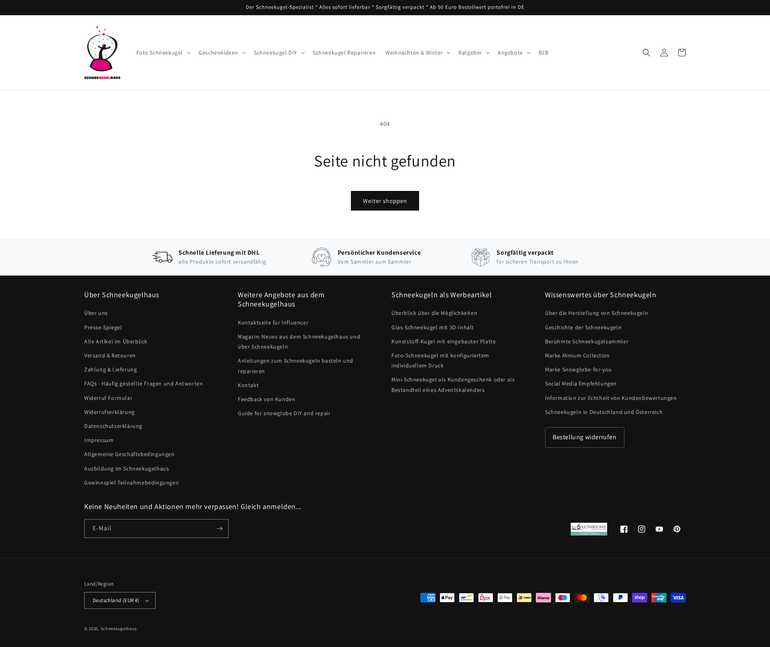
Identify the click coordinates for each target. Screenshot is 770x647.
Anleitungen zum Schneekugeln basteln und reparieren (295, 365)
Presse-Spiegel (103, 327)
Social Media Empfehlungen (581, 383)
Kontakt (248, 385)
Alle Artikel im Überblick (116, 341)
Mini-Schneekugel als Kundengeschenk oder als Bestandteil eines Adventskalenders (453, 384)
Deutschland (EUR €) (116, 600)
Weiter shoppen (385, 201)
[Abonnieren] (219, 528)
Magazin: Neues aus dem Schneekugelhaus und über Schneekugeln (299, 341)
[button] (163, 52)
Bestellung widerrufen (585, 437)
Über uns (96, 312)
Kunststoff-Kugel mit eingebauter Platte (443, 341)
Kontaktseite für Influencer (273, 322)
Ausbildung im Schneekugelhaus (126, 468)
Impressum (98, 440)
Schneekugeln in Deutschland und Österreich (604, 412)
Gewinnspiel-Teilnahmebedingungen (131, 482)
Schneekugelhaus (119, 628)
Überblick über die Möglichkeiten (434, 312)
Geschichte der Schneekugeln (583, 327)
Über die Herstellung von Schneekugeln (596, 312)
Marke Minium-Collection (577, 355)
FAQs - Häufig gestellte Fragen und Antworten (143, 383)
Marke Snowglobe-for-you (578, 369)
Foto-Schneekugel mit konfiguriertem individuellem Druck (440, 360)
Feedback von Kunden (266, 399)
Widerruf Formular (108, 398)
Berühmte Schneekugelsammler (586, 341)
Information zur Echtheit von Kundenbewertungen (611, 398)
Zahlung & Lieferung (110, 369)
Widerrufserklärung (109, 412)
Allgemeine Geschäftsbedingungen (129, 454)
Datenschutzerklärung (113, 426)
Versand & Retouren (110, 355)
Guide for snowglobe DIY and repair (284, 413)
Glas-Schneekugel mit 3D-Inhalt (432, 327)
